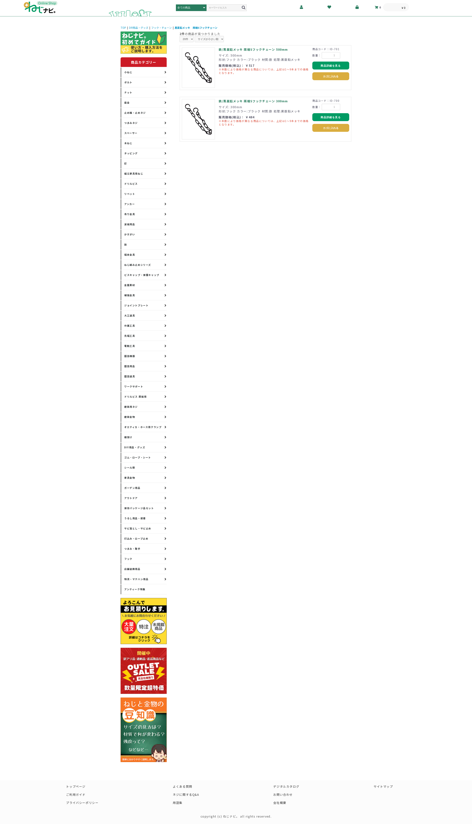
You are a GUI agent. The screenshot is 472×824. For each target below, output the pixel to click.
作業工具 (129, 325)
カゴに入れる (331, 76)
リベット (129, 194)
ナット (128, 92)
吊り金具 (129, 214)
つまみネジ (131, 123)
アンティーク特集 (134, 589)
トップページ (76, 786)
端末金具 (129, 254)
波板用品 (129, 224)
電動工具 (129, 346)
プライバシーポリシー (82, 802)
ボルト (128, 82)
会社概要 (279, 802)
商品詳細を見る (331, 65)
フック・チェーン (161, 27)
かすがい (129, 234)
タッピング (131, 153)
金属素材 (129, 285)
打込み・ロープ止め (136, 538)
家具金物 (129, 477)
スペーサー (131, 133)
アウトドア (131, 498)
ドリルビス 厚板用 (135, 396)
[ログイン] (357, 7)
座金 (127, 102)
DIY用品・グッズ (138, 27)
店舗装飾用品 (132, 569)
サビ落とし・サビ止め (137, 528)
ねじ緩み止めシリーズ (137, 265)
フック (128, 559)
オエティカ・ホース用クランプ (143, 427)
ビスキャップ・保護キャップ (141, 275)
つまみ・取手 (132, 548)
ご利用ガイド (76, 794)
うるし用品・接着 (135, 518)
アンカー (129, 204)
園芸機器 (129, 356)
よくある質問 (182, 786)
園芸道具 (129, 376)
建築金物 (129, 417)
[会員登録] (301, 7)
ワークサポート (133, 386)
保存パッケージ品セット (139, 508)
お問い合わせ (283, 794)
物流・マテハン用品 (136, 579)
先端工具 (129, 336)
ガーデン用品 (132, 488)
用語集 (178, 802)
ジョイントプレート (136, 305)
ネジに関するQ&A (186, 794)
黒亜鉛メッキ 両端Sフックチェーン (196, 27)
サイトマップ (383, 786)
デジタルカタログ (286, 786)
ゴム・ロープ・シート (137, 457)
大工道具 (129, 315)
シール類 (129, 467)
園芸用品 (129, 366)
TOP (123, 27)
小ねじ (128, 72)
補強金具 (129, 295)
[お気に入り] (329, 7)
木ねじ (128, 143)
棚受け (128, 437)
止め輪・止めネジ (135, 112)
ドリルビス (131, 183)
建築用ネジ (131, 406)
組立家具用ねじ (133, 173)
